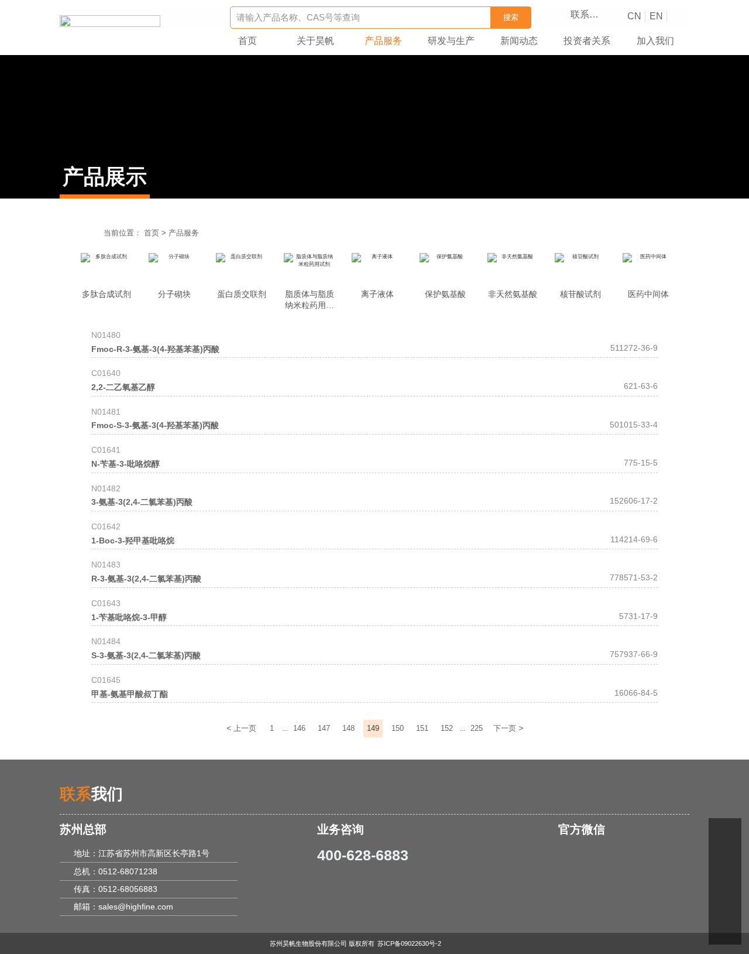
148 (348, 728)
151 (422, 728)
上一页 (241, 728)
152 (447, 728)
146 (299, 728)
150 (397, 728)
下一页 (508, 728)
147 (324, 728)
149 (373, 728)
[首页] (110, 22)
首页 (151, 233)
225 (476, 728)
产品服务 (184, 233)
